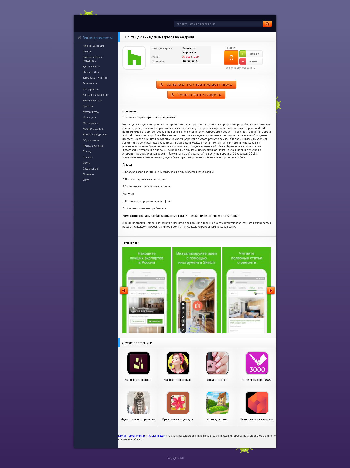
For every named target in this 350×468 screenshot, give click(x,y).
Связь (86, 163)
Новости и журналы (95, 134)
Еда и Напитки (91, 66)
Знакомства (90, 83)
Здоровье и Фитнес (95, 77)
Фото (86, 180)
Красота (88, 106)
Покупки (88, 157)
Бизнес (87, 51)
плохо (249, 61)
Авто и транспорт (93, 45)
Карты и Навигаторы (95, 95)
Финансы (88, 174)
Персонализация (93, 146)
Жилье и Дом (91, 72)
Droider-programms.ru (98, 37)
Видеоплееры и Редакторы (93, 58)
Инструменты (91, 89)
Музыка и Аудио (93, 129)
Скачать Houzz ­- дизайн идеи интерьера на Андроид (199, 84)
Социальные (90, 168)
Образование (91, 140)
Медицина (89, 117)
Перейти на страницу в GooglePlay (199, 95)
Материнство (91, 112)
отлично (250, 53)
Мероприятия (91, 123)
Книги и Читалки (92, 100)
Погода (87, 151)
